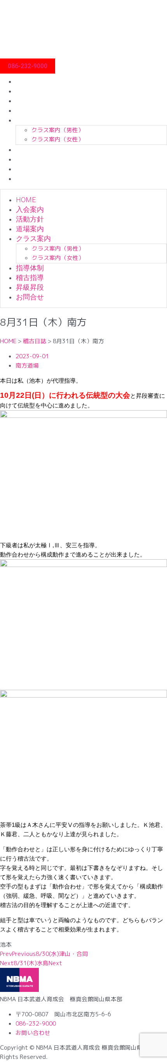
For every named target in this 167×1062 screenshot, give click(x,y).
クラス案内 (33, 120)
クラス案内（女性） (57, 139)
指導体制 (29, 149)
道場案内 (29, 110)
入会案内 (29, 91)
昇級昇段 (29, 169)
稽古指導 (29, 159)
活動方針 (29, 100)
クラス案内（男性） (57, 130)
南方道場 (27, 365)
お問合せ (29, 178)
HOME (25, 81)
